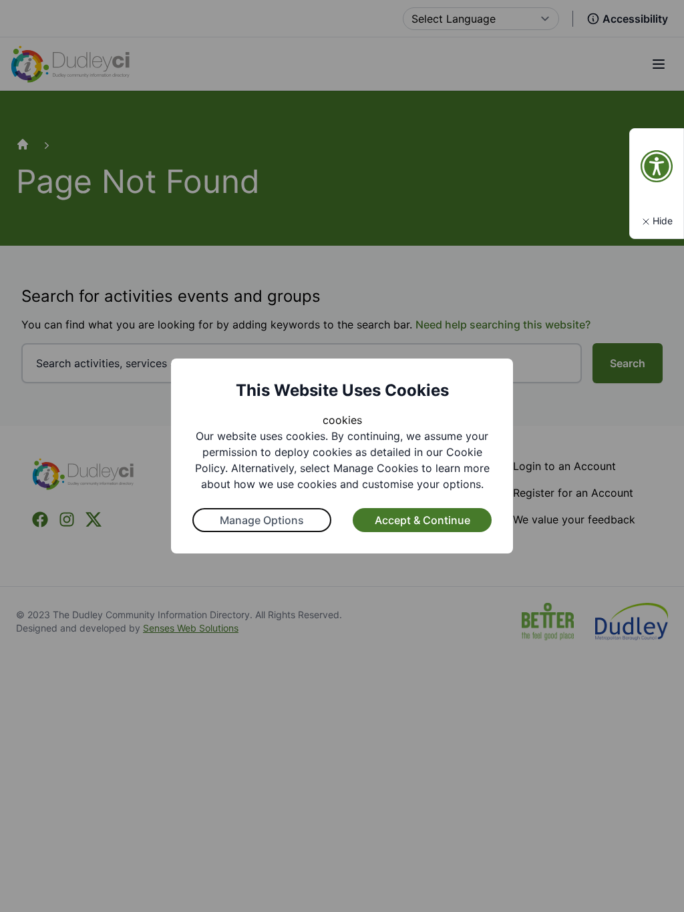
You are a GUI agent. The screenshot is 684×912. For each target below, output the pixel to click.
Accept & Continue (422, 520)
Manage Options (262, 520)
